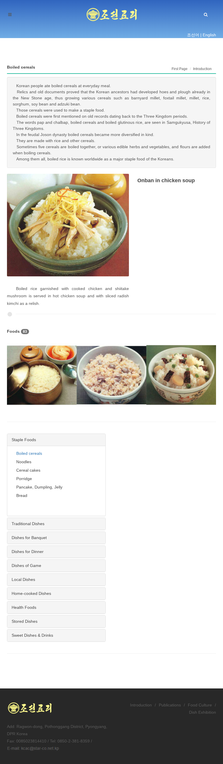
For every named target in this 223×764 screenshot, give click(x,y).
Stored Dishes (24, 621)
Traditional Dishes (28, 523)
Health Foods (24, 607)
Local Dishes (23, 579)
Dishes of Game (26, 565)
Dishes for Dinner (28, 551)
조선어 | (194, 35)
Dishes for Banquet (29, 537)
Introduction (141, 705)
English (209, 35)
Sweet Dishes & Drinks (32, 635)
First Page (180, 69)
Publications (170, 705)
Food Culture (200, 705)
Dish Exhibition (202, 712)
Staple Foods (24, 439)
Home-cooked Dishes (31, 593)
